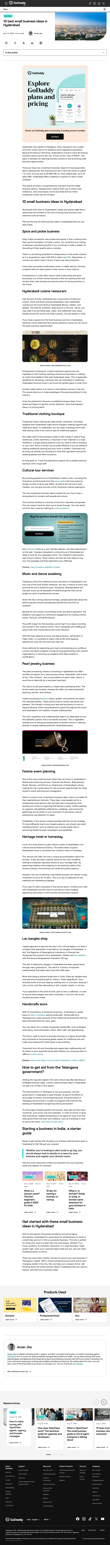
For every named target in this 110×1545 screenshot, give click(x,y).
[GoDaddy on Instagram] (84, 1520)
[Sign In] (99, 3)
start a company (37, 1015)
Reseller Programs (65, 1476)
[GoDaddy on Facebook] (78, 1520)
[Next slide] (104, 1402)
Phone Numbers (97, 1503)
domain (31, 549)
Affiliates (62, 1480)
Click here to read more (52, 1122)
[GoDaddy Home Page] (14, 1519)
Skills (13, 1412)
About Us (8, 1472)
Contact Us (8, 1484)
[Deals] (90, 3)
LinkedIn (79, 1364)
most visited (60, 481)
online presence (61, 508)
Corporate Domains (49, 1484)
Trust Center (9, 1505)
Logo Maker (96, 1499)
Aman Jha (38, 33)
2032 (68, 257)
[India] (17, 3)
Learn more (13, 1443)
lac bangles (79, 955)
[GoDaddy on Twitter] (96, 1520)
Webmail (45, 1494)
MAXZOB (11, 1356)
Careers (7, 1480)
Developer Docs (48, 1470)
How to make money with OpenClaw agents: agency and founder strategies (17, 1429)
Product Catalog (48, 1506)
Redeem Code (47, 1502)
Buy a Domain (96, 1470)
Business (9, 16)
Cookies (102, 1530)
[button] (48, 1454)
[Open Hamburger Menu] (5, 3)
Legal (7, 1498)
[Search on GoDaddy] (105, 9)
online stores (37, 1054)
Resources (22, 1478)
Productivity (102, 1417)
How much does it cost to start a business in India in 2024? (58, 1060)
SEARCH (39, 534)
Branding (51, 1177)
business (44, 698)
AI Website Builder (98, 1480)
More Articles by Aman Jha (17, 1371)
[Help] (94, 3)
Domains (28, 1177)
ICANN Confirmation (49, 1474)
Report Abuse (23, 1474)
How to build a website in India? (45, 567)
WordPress (95, 1488)
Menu (5, 9)
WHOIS (45, 1498)
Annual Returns (10, 1476)
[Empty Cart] (103, 3)
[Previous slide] (96, 1402)
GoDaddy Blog (9, 1487)
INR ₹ (46, 1519)
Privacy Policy (92, 1530)
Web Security (96, 1496)
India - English (32, 1519)
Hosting (94, 1492)
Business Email (97, 1484)
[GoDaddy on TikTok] (90, 1520)
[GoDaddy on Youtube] (103, 1520)
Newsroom (8, 1502)
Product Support (23, 1470)
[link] (15, 43)
